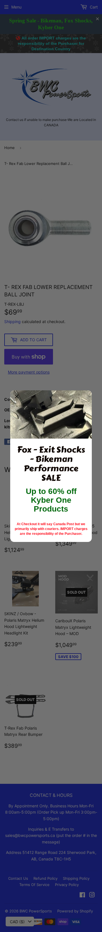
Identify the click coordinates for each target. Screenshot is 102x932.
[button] (16, 397)
